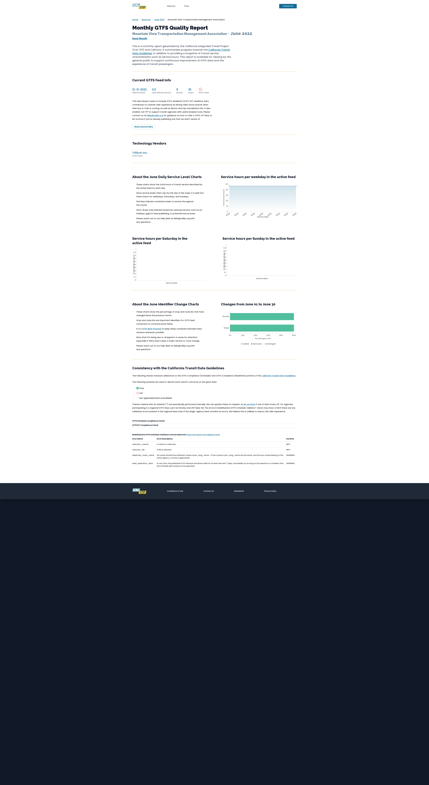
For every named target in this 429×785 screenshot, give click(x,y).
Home (135, 19)
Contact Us (288, 6)
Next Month (139, 38)
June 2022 (159, 19)
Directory (171, 6)
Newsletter (239, 491)
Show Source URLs (143, 126)
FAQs (186, 6)
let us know (249, 404)
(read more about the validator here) (203, 434)
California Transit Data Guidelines (278, 375)
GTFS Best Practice (151, 328)
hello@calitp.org (155, 115)
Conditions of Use (175, 491)
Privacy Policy (270, 491)
